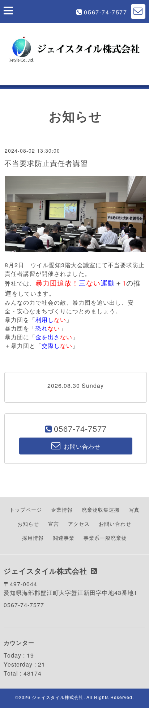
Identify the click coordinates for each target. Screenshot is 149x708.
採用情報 (33, 537)
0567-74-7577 (105, 12)
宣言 (53, 523)
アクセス (79, 523)
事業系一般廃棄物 (105, 537)
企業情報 (62, 509)
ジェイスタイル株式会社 (58, 697)
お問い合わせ (115, 523)
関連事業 (63, 537)
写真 (134, 509)
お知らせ (28, 523)
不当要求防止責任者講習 (46, 163)
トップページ (25, 509)
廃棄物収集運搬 (101, 509)
